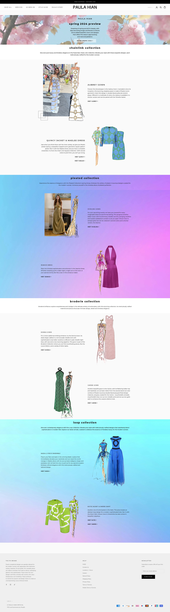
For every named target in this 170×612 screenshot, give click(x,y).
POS (8, 607)
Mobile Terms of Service (89, 587)
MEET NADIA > (45, 471)
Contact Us (86, 567)
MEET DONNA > (46, 350)
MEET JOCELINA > (93, 227)
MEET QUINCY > (80, 157)
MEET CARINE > (92, 403)
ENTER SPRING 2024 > (85, 41)
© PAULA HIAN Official (15, 605)
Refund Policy (86, 576)
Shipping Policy (87, 579)
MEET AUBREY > (93, 101)
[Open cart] (165, 7)
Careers (85, 573)
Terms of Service (87, 585)
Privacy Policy (86, 582)
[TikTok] (14, 584)
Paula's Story (57, 7)
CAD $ (149, 7)
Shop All (8, 7)
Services (18, 7)
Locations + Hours (88, 570)
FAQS (84, 564)
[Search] (161, 7)
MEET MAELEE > (80, 161)
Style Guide (43, 7)
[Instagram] (10, 584)
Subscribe (148, 576)
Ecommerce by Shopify (18, 607)
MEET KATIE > (92, 520)
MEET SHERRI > (92, 524)
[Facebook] (6, 584)
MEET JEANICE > (46, 277)
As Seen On (30, 7)
